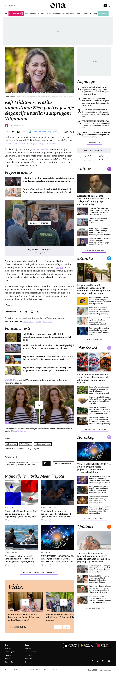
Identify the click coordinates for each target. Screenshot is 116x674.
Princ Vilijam (26, 444)
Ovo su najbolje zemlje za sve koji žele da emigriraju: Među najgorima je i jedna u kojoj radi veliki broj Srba (93, 90)
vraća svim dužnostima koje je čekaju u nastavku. (31, 143)
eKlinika (85, 258)
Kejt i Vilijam (33, 448)
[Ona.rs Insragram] (103, 661)
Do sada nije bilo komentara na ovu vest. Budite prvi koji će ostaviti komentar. (22, 463)
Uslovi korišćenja (19, 431)
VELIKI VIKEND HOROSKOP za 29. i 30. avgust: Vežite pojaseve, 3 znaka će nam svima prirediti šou (93, 124)
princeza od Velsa (42, 149)
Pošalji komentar (63, 464)
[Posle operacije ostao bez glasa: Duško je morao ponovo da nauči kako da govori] (82, 331)
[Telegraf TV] (109, 661)
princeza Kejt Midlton (15, 448)
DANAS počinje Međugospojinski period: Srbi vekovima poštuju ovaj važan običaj (94, 134)
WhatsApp (28, 321)
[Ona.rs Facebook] (92, 661)
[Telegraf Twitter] (97, 661)
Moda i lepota (10, 97)
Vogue (59, 267)
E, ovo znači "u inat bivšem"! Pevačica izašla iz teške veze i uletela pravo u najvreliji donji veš (93, 113)
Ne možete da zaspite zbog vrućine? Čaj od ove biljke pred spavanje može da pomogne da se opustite (93, 101)
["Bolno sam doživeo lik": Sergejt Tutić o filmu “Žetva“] (82, 222)
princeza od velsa (42, 444)
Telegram (47, 321)
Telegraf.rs (11, 6)
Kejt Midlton (11, 444)
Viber (38, 321)
